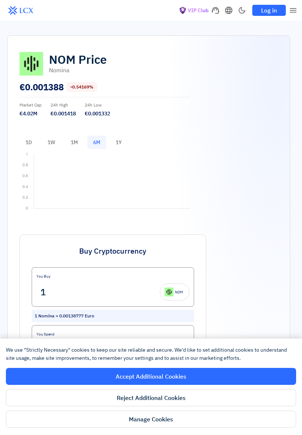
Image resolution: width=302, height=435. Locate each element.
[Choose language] (228, 10)
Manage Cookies (151, 419)
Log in (269, 10)
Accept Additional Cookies (151, 376)
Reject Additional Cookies (151, 397)
